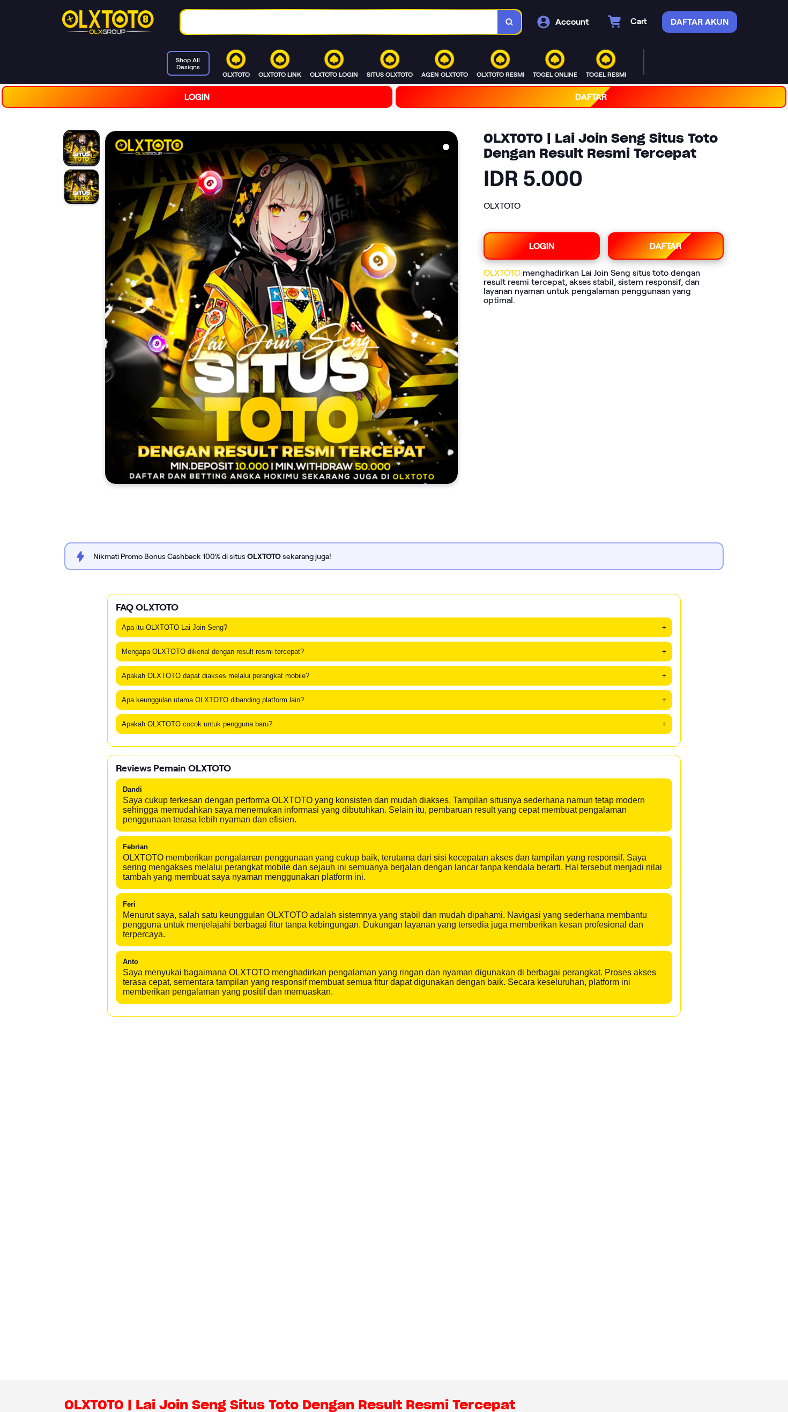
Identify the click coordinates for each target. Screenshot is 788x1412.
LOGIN (197, 96)
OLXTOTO (502, 272)
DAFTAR (591, 96)
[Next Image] (449, 309)
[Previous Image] (113, 309)
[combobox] (339, 22)
